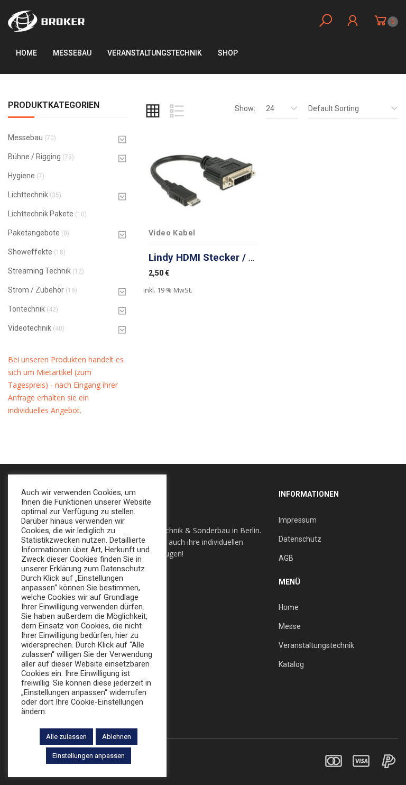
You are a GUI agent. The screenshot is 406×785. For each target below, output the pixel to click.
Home (26, 53)
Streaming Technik (39, 271)
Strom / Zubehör (36, 290)
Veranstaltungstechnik (316, 645)
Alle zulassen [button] (66, 737)
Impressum (298, 520)
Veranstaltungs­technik (154, 53)
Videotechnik (29, 328)
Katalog (291, 664)
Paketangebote (34, 233)
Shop (228, 53)
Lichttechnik (28, 194)
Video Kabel (172, 232)
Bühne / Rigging (34, 156)
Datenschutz (300, 539)
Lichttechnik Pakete (40, 213)
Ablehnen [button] (116, 737)
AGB (286, 558)
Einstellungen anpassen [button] (88, 756)
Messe (290, 626)
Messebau (72, 53)
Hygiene (21, 175)
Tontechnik (26, 309)
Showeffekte (30, 252)
